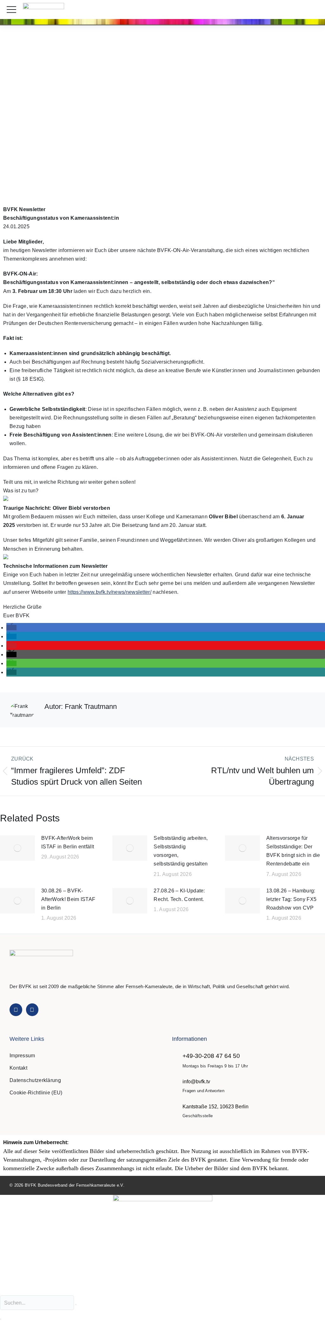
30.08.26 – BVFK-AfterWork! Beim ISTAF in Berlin (68, 899)
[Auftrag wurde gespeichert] (17, 848)
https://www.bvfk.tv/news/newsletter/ (109, 592)
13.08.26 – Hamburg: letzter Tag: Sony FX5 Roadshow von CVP (291, 899)
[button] (313, 9)
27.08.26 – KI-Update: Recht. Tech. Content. (179, 895)
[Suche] (0, 1319)
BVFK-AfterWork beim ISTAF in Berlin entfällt (67, 842)
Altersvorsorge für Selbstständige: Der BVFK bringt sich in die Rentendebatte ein (293, 851)
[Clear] (75, 1304)
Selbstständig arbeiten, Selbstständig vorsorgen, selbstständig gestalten (181, 851)
